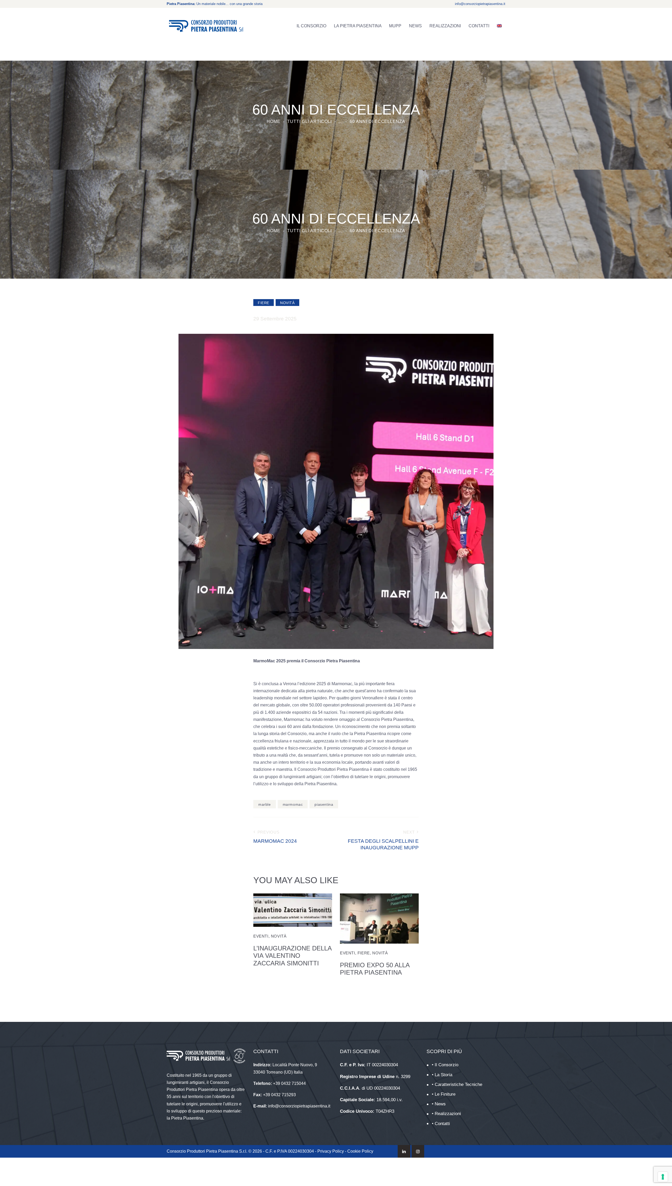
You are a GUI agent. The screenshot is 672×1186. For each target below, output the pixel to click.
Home (273, 121)
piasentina (323, 804)
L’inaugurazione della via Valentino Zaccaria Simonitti (292, 956)
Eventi (261, 936)
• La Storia (442, 1074)
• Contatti (441, 1123)
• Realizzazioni (446, 1113)
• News (439, 1103)
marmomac (293, 804)
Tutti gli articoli (309, 121)
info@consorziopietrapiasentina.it (480, 4)
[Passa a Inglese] (499, 26)
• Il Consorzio (445, 1064)
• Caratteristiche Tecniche (457, 1084)
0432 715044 (293, 1083)
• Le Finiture (443, 1094)
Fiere (263, 303)
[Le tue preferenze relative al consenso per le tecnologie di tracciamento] (663, 1177)
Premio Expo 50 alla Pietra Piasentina (375, 968)
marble (264, 804)
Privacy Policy (330, 1151)
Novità (287, 303)
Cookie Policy (360, 1151)
